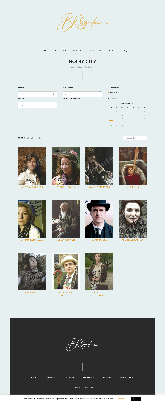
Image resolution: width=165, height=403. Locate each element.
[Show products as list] (22, 138)
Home (73, 67)
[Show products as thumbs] (19, 138)
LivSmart (74, 387)
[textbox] (83, 95)
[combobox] (82, 94)
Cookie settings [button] (122, 398)
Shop (80, 67)
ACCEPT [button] (136, 399)
